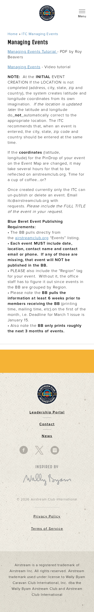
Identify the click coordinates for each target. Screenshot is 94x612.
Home (13, 34)
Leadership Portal (47, 412)
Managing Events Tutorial (32, 51)
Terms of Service (47, 529)
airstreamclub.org (32, 237)
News (47, 436)
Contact (47, 424)
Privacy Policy (47, 516)
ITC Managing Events (40, 34)
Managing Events (24, 66)
